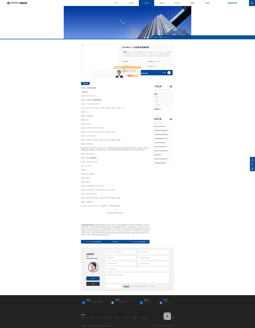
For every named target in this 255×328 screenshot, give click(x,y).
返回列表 (116, 241)
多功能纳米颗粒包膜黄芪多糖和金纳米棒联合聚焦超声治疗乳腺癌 (163, 134)
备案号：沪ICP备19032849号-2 (106, 325)
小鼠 (157, 100)
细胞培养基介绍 (158, 154)
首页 (116, 3)
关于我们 (131, 3)
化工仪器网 (162, 325)
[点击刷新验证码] (126, 286)
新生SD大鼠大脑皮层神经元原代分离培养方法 (163, 146)
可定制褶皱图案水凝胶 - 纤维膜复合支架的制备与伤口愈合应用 (163, 138)
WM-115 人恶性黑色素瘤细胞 (138, 241)
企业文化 (100, 317)
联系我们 (207, 3)
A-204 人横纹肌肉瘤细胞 (95, 241)
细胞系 (160, 37)
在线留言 (192, 3)
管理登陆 (166, 325)
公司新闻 (109, 317)
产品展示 (155, 37)
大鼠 (157, 102)
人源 (165, 37)
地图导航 (134, 317)
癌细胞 (157, 96)
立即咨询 (164, 72)
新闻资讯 (161, 3)
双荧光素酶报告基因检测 (160, 163)
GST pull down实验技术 (159, 142)
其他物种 (158, 105)
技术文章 (177, 3)
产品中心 (146, 3)
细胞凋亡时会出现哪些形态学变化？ (162, 150)
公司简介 (92, 317)
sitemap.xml (171, 325)
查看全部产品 (157, 109)
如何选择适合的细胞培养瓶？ (161, 130)
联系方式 (126, 317)
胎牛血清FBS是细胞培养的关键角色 (162, 158)
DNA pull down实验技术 (159, 126)
